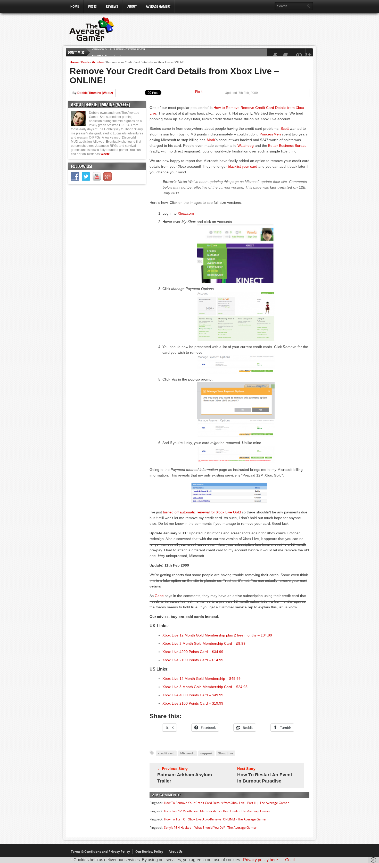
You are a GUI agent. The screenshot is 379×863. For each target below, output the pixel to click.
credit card (166, 753)
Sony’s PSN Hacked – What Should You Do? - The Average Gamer (210, 827)
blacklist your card (242, 166)
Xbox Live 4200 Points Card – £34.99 (192, 652)
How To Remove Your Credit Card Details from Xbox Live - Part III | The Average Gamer (226, 803)
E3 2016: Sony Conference (111, 52)
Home (74, 6)
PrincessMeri (270, 134)
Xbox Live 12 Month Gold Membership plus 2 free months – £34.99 (217, 635)
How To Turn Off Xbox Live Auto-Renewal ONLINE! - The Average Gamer (215, 819)
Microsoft (187, 753)
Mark (211, 140)
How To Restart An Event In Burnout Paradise (264, 778)
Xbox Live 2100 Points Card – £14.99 (192, 660)
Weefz (105, 154)
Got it (290, 860)
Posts (92, 6)
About (132, 6)
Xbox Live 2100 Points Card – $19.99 (192, 703)
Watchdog (245, 145)
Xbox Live (225, 753)
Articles (98, 62)
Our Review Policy (149, 851)
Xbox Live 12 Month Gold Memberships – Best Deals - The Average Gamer (217, 811)
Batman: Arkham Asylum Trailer (184, 778)
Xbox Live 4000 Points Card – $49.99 (192, 695)
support (206, 753)
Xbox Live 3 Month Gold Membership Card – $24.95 (205, 687)
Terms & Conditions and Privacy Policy (100, 851)
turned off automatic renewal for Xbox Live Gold (202, 512)
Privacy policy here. (261, 860)
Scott (285, 128)
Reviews (112, 6)
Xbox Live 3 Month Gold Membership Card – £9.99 (203, 643)
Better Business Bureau (287, 145)
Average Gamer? (158, 6)
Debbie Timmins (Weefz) (95, 93)
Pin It (198, 91)
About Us (176, 851)
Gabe (159, 596)
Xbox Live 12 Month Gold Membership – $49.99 (201, 678)
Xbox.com (186, 213)
